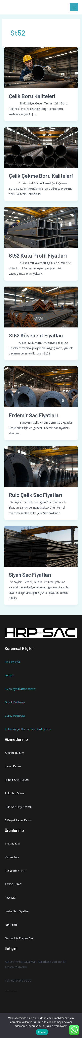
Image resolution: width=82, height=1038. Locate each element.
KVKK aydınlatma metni (20, 689)
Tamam (42, 1032)
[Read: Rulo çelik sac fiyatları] (40, 466)
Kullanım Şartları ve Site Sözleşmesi (28, 729)
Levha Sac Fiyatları (17, 911)
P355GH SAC (13, 884)
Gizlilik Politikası (15, 702)
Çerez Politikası (15, 715)
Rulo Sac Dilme (14, 793)
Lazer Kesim (13, 766)
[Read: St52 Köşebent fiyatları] (40, 307)
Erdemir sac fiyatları (33, 415)
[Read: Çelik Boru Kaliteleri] (40, 67)
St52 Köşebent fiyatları (36, 335)
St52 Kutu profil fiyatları (38, 255)
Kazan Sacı (12, 857)
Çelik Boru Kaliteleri (32, 96)
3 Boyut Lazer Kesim (18, 820)
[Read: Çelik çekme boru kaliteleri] (40, 147)
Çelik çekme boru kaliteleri (41, 175)
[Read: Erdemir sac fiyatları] (40, 386)
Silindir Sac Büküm (17, 780)
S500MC (10, 898)
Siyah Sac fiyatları (30, 574)
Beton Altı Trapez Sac (19, 938)
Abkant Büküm (14, 753)
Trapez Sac (12, 844)
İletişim (9, 675)
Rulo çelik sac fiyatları (35, 494)
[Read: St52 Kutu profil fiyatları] (40, 227)
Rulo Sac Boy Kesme (18, 807)
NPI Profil (11, 925)
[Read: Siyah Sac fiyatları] (40, 546)
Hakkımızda (12, 662)
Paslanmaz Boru (15, 871)
